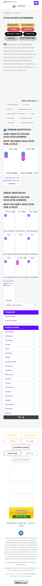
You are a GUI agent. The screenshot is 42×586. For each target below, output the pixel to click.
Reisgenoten (13, 25)
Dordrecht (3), (9, 54)
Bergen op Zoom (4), (26, 51)
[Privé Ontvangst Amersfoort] (6, 153)
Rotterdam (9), (26, 45)
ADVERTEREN (11, 523)
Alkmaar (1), (27, 61)
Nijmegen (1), (31, 67)
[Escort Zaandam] (23, 153)
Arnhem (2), (8, 61)
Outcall (27, 105)
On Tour (10, 109)
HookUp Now (30, 34)
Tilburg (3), (17, 58)
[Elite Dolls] (21, 487)
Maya (9, 235)
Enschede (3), (19, 54)
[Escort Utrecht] (21, 221)
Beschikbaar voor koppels (16, 114)
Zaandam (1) (21, 71)
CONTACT (32, 523)
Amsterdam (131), (14, 45)
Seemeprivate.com (12, 178)
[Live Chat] (21, 500)
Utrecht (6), (18, 48)
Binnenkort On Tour (26, 109)
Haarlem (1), (31, 64)
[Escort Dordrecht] (5, 215)
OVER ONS (22, 523)
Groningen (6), (9, 48)
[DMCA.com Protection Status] (21, 582)
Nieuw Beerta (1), (19, 67)
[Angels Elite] (21, 475)
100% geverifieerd (27, 123)
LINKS (21, 526)
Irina (32, 235)
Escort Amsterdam (27, 38)
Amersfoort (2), (27, 58)
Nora (21, 235)
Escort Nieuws (27, 25)
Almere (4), (14, 51)
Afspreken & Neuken (14, 34)
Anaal (34, 114)
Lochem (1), (8, 67)
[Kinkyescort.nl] (18, 2)
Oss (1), (6, 71)
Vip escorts (11, 123)
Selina (32, 258)
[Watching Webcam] (9, 291)
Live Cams (27, 29)
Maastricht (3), (30, 54)
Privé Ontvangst (12, 105)
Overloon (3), (8, 58)
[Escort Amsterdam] (28, 215)
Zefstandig (11, 118)
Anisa (9, 258)
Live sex (14, 29)
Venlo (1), (13, 71)
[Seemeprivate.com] (12, 181)
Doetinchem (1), (10, 64)
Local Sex (11, 38)
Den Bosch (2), (17, 61)
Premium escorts (26, 118)
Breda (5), (27, 48)
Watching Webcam (9, 281)
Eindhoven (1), (21, 64)
